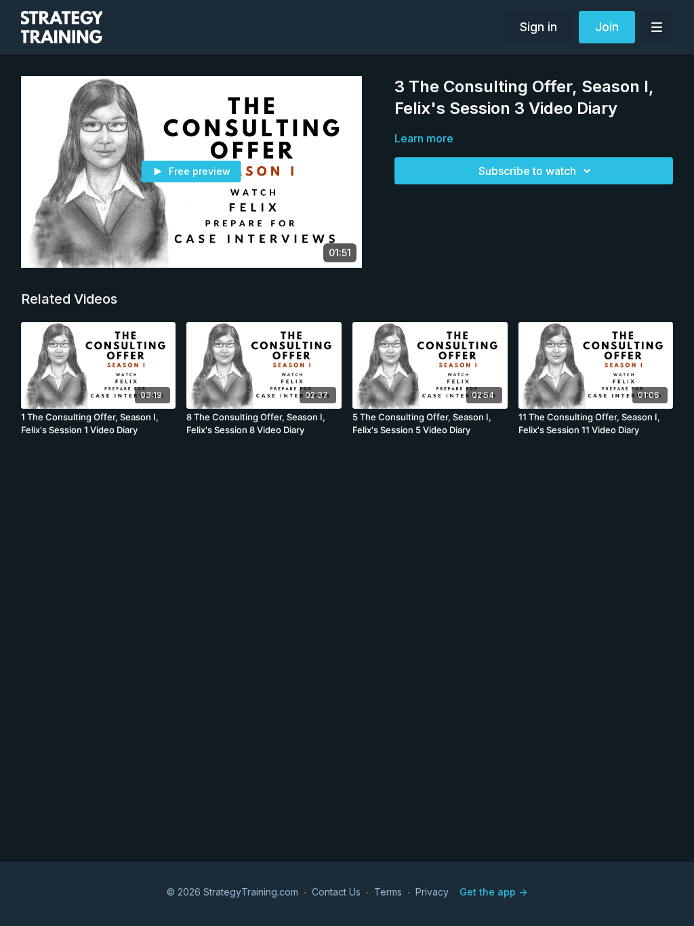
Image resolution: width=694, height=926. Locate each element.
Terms (388, 892)
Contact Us (336, 892)
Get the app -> (493, 892)
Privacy (432, 892)
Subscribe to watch (527, 171)
